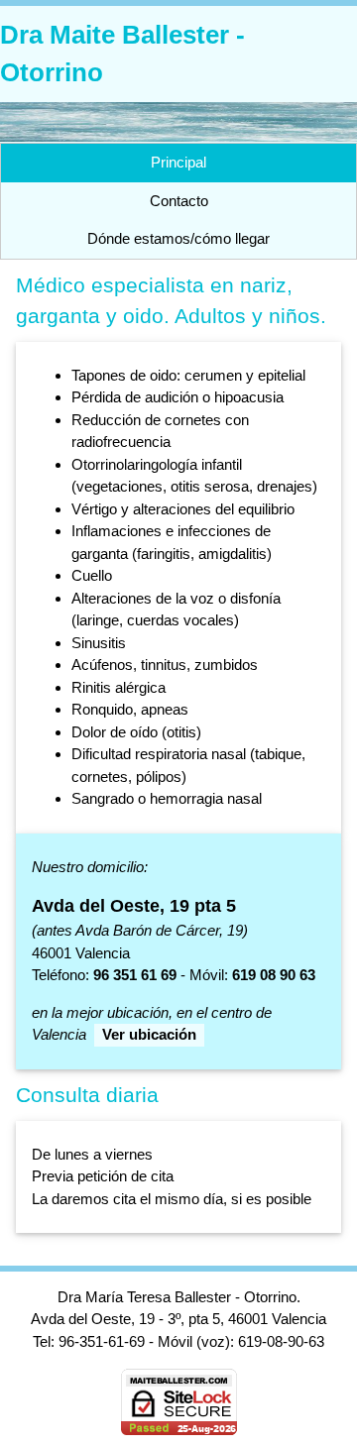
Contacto (179, 200)
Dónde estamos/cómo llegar (178, 238)
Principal (178, 162)
